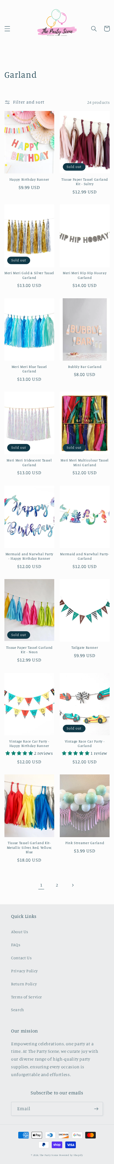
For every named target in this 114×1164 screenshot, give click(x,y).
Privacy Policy (24, 970)
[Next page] (72, 885)
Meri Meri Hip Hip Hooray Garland (85, 275)
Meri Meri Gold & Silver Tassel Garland (29, 275)
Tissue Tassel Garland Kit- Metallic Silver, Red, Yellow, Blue (29, 847)
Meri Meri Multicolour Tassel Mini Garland (85, 462)
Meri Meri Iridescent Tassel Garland (29, 462)
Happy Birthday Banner (29, 179)
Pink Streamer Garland (84, 843)
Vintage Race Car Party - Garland (85, 743)
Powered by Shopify (71, 1155)
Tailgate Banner (84, 647)
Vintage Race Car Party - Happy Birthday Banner (29, 743)
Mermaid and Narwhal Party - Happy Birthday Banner (29, 556)
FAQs (15, 944)
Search (17, 1009)
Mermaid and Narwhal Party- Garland (84, 556)
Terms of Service (26, 996)
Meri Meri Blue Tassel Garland (29, 369)
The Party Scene (49, 1155)
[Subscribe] (96, 1108)
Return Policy (24, 983)
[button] (7, 28)
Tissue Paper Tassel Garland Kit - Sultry (84, 181)
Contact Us (21, 957)
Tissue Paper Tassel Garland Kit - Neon (29, 649)
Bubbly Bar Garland (84, 367)
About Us (19, 931)
